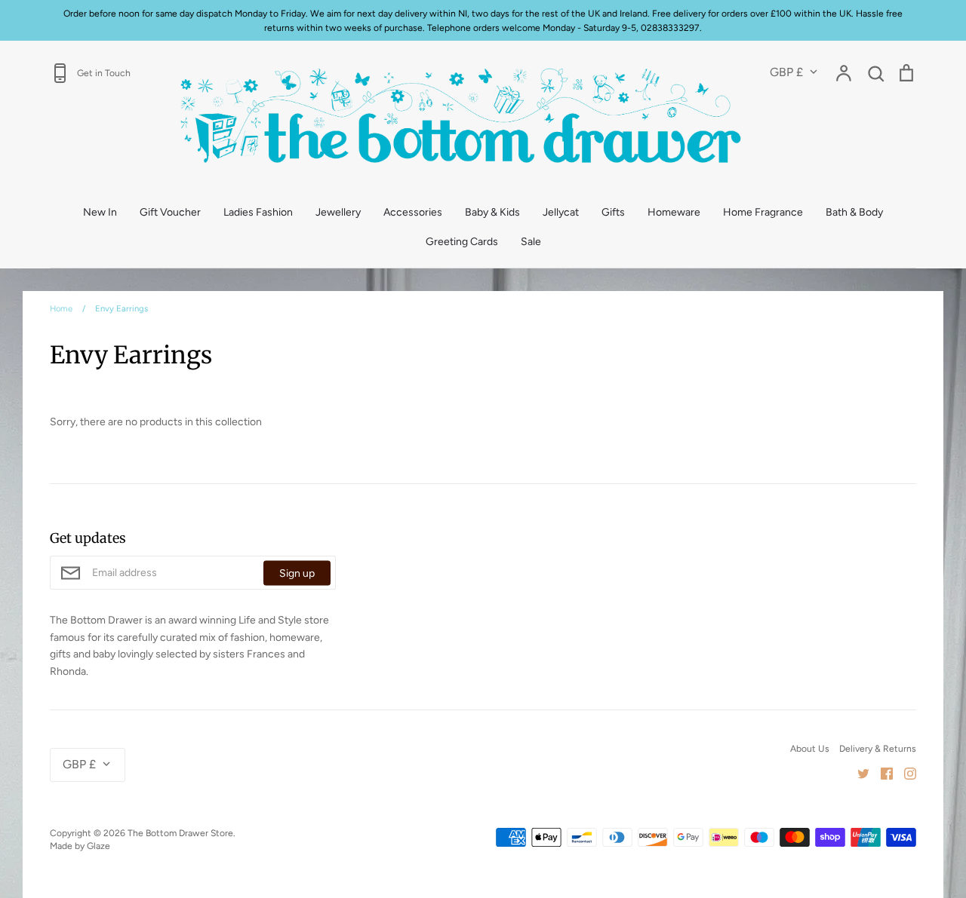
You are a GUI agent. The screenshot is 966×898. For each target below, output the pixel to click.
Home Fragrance (763, 212)
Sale (531, 241)
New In (100, 212)
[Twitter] (857, 772)
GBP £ (786, 72)
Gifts (613, 212)
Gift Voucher (170, 212)
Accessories (412, 212)
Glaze (98, 845)
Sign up (297, 572)
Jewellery (338, 212)
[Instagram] (904, 772)
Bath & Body (854, 212)
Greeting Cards (462, 241)
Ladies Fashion (258, 212)
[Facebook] (881, 772)
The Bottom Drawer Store (180, 832)
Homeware (674, 212)
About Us (809, 748)
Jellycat (561, 212)
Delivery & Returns (877, 748)
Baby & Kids (492, 212)
